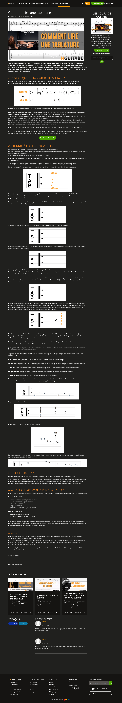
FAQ (70, 682)
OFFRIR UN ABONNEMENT (101, 688)
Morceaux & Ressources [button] (36, 3)
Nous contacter (73, 679)
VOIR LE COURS (47, 137)
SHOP (87, 3)
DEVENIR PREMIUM (97, 3)
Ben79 (44, 622)
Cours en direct (14, 684)
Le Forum (52, 684)
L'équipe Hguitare (54, 692)
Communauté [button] (63, 3)
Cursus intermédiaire (15, 689)
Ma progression (52, 3)
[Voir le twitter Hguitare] (71, 688)
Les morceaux (33, 682)
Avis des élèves (53, 687)
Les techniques (34, 684)
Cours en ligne (22, 3)
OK (102, 62)
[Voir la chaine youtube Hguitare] (78, 688)
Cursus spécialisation (15, 692)
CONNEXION (109, 3)
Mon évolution (14, 694)
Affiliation (51, 694)
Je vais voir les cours (101, 50)
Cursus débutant (14, 687)
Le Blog (51, 682)
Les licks (32, 689)
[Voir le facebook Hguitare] (74, 688)
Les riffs (32, 687)
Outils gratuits (33, 692)
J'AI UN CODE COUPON (102, 693)
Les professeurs (53, 689)
